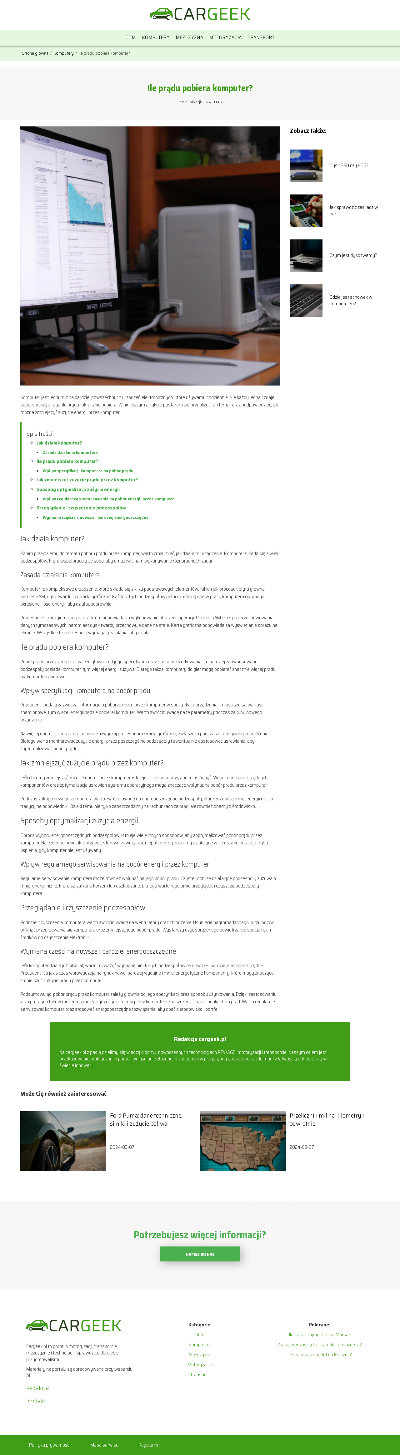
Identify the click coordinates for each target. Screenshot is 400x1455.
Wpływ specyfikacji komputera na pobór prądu (88, 470)
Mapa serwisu (104, 1445)
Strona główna (35, 53)
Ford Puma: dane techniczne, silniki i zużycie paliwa (146, 1119)
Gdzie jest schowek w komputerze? (351, 300)
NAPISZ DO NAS (200, 1254)
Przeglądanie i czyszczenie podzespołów (81, 508)
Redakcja (37, 1388)
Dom (131, 37)
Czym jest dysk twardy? (353, 255)
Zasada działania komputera (70, 452)
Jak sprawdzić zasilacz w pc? (354, 210)
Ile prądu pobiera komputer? (67, 461)
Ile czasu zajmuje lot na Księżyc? (320, 1355)
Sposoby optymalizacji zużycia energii (78, 489)
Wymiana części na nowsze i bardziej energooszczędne (95, 517)
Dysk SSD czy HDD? (349, 165)
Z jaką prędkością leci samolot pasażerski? (320, 1345)
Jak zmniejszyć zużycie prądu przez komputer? (87, 480)
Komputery (156, 37)
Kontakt (36, 1401)
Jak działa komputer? (59, 443)
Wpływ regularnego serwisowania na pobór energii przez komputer (108, 498)
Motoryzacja (225, 37)
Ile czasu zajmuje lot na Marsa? (320, 1335)
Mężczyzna (189, 37)
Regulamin (149, 1445)
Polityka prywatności (49, 1445)
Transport (261, 37)
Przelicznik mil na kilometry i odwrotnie (327, 1119)
